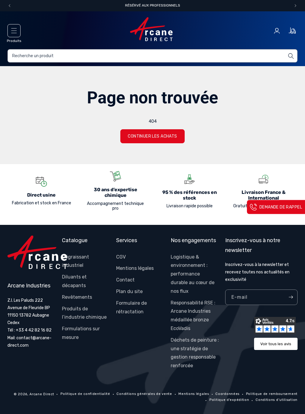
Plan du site (129, 291)
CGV (121, 257)
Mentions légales (135, 268)
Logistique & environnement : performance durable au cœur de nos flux (192, 274)
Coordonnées (227, 394)
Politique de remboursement (272, 394)
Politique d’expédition (229, 400)
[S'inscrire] (290, 297)
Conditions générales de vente (144, 394)
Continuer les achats (152, 136)
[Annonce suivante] (295, 5)
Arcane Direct (41, 394)
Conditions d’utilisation (277, 400)
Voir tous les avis (275, 344)
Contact (125, 280)
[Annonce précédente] (9, 5)
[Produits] (19, 30)
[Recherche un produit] (291, 56)
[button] (14, 30)
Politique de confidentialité (85, 394)
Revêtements (77, 297)
